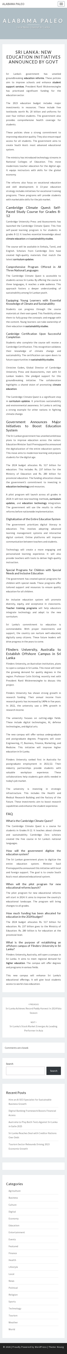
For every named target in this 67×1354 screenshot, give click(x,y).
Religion (13, 1294)
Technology (15, 1308)
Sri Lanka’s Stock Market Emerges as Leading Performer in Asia (33, 1026)
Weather (13, 1322)
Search (9, 1063)
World (12, 1329)
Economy (14, 1218)
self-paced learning (17, 230)
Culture (13, 1204)
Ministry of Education (18, 473)
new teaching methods (36, 498)
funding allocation (44, 478)
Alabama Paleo (13, 4)
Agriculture (15, 1190)
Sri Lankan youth (38, 292)
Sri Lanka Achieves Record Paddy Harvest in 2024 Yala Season (33, 1008)
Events (12, 1239)
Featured (13, 1246)
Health (12, 1260)
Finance (13, 1253)
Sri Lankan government (23, 435)
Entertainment (17, 1232)
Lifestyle (13, 1266)
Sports (12, 1301)
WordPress (41, 1347)
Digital (12, 1211)
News (11, 1280)
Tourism (13, 1315)
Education (14, 1225)
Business (13, 1197)
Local (11, 1274)
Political (13, 1287)
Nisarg (60, 1347)
